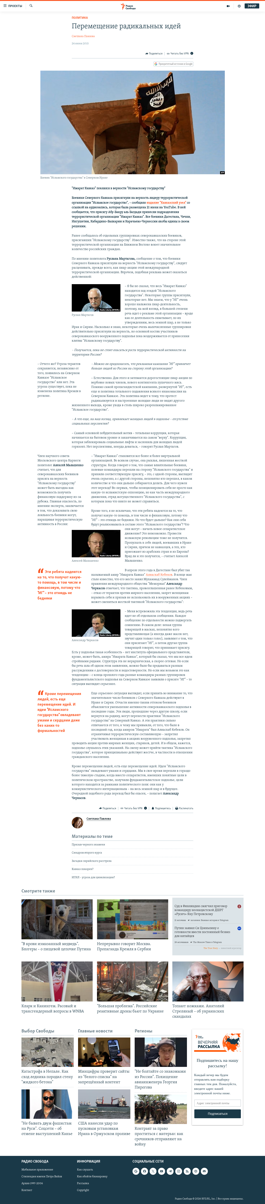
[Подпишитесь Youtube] (161, 1171)
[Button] (154, 53)
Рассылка (83, 1183)
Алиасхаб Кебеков (159, 575)
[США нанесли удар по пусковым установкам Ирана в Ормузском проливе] (104, 1104)
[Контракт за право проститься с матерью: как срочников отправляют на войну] (161, 1109)
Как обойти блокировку (92, 1176)
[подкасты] (239, 6)
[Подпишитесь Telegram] (170, 1171)
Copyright (83, 1190)
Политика (80, 18)
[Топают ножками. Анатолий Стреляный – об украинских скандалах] (208, 981)
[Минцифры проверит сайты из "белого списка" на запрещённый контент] (104, 1052)
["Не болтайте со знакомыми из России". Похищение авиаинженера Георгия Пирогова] (161, 1052)
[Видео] (228, 6)
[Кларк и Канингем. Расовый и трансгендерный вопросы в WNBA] (57, 981)
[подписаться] (204, 1171)
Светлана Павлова (83, 36)
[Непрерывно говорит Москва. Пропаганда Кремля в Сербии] (132, 919)
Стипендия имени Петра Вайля (41, 1176)
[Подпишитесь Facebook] (144, 1171)
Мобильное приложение (37, 1169)
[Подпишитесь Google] (135, 1171)
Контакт (26, 1190)
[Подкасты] (195, 1171)
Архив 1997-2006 (32, 1183)
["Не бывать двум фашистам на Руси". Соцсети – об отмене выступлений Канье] (47, 1104)
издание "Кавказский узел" (166, 203)
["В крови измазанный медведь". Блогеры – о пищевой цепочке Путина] (57, 919)
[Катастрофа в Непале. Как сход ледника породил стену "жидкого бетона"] (47, 1052)
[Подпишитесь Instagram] (178, 1171)
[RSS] (187, 1171)
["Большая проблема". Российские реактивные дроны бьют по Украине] (132, 981)
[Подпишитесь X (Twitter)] (153, 1171)
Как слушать (85, 1169)
